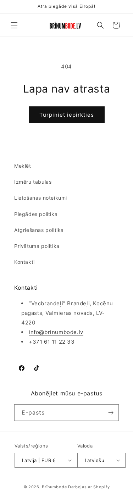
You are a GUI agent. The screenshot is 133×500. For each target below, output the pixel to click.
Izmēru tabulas (32, 182)
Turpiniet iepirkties (66, 114)
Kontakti (24, 262)
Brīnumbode (54, 486)
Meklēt (22, 166)
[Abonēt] (110, 412)
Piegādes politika (35, 214)
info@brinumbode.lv (56, 332)
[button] (14, 25)
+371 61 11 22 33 (52, 341)
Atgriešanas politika (39, 230)
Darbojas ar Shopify (89, 486)
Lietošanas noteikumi (40, 198)
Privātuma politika (37, 246)
